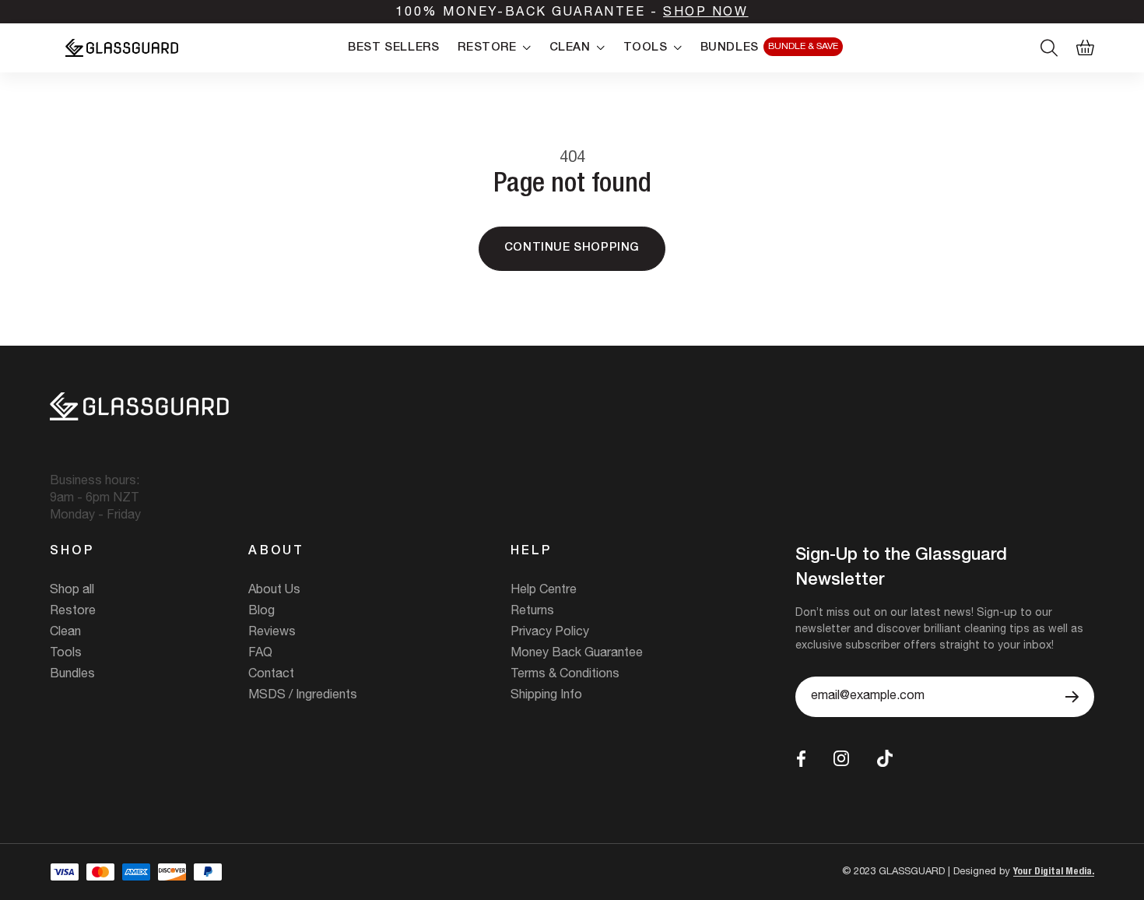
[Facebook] (801, 758)
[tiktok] (885, 758)
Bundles (72, 675)
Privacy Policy (550, 633)
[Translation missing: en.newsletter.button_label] (1072, 697)
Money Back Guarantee (577, 654)
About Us (274, 591)
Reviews (272, 633)
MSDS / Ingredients (302, 696)
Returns (532, 612)
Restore (73, 612)
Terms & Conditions (565, 675)
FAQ (260, 654)
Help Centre (544, 591)
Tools (66, 654)
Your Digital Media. (1053, 872)
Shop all (72, 591)
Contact (271, 675)
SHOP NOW (705, 13)
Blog (261, 612)
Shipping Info (546, 696)
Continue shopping (572, 248)
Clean (65, 633)
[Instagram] (841, 758)
